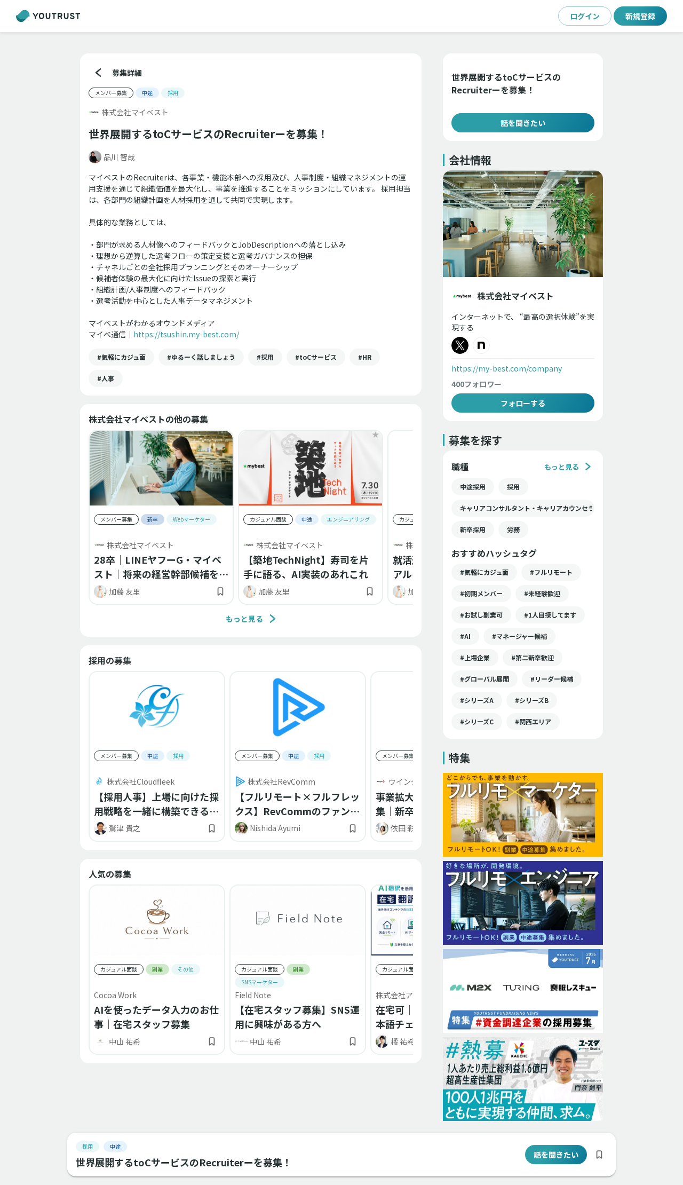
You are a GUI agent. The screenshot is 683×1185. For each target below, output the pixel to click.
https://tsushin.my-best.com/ (186, 334)
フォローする (523, 403)
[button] (121, 357)
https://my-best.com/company (506, 368)
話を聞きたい (523, 122)
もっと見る (244, 618)
